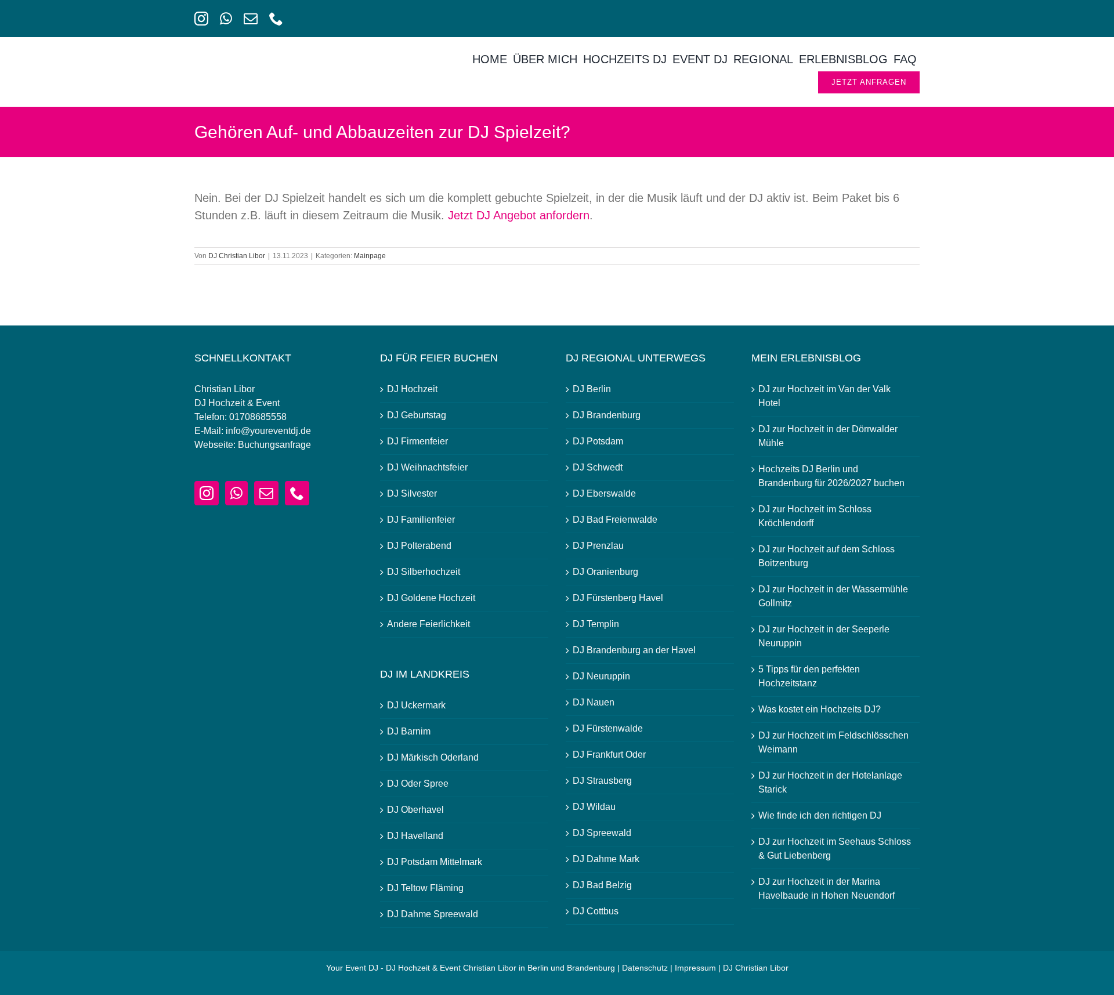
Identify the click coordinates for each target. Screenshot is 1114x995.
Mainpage (370, 256)
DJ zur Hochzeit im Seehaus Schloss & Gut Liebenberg (834, 848)
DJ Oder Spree (418, 783)
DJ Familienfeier (421, 519)
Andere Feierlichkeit (428, 624)
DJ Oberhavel (415, 810)
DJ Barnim (409, 731)
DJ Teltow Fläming (425, 888)
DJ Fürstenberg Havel (618, 598)
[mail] (251, 19)
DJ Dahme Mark (606, 859)
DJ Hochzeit (412, 389)
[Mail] (266, 493)
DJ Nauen (593, 702)
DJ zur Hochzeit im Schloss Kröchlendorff (814, 516)
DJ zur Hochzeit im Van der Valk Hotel (824, 396)
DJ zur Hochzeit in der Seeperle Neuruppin (823, 636)
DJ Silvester (412, 493)
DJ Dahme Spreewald (432, 914)
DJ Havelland (415, 836)
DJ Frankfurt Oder (609, 754)
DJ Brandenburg (607, 415)
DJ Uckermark (416, 705)
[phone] (276, 19)
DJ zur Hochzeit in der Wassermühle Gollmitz (833, 596)
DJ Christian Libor (236, 256)
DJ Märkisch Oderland (433, 757)
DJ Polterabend (419, 546)
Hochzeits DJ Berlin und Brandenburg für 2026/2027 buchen (831, 476)
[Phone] (297, 493)
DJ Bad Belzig (602, 885)
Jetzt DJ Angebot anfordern (518, 215)
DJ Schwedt (598, 467)
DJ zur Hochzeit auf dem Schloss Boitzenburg (826, 556)
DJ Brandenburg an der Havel (634, 650)
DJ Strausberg (602, 781)
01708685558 (258, 417)
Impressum (695, 967)
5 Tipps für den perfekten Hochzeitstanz (809, 676)
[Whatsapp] (236, 493)
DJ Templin (596, 624)
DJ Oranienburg (605, 572)
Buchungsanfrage (274, 445)
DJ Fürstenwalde (608, 728)
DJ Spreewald (602, 833)
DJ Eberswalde (604, 493)
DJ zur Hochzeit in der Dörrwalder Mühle (828, 436)
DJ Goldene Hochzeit (431, 598)
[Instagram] (206, 493)
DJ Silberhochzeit (423, 572)
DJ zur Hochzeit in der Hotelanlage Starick (830, 782)
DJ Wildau (594, 807)
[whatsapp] (226, 19)
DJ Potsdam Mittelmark (434, 862)
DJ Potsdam (598, 441)
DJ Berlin (592, 389)
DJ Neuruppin (601, 676)
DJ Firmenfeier (417, 441)
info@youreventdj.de (268, 431)
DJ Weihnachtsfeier (427, 467)
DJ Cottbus (596, 911)
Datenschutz (645, 967)
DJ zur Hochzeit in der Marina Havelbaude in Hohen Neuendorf (826, 888)
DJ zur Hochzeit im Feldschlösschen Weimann (833, 742)
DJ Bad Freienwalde (615, 519)
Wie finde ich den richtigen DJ (819, 815)
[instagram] (201, 19)
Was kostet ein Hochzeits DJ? (819, 709)
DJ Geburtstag (416, 415)
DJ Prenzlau (598, 546)
